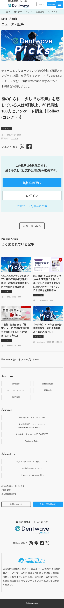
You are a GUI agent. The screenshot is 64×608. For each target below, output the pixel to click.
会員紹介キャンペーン (32, 468)
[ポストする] (22, 146)
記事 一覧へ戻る (32, 226)
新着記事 (16, 383)
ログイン (41, 4)
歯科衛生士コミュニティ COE (32, 417)
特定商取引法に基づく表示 (13, 486)
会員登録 (51, 4)
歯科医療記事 (48, 383)
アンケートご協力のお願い (32, 475)
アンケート (52, 11)
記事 (8, 11)
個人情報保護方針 (9, 493)
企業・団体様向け (48, 504)
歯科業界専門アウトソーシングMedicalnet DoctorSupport (31, 426)
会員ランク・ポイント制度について (32, 461)
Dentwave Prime (32, 441)
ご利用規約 (6, 489)
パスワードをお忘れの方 (32, 206)
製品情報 (16, 397)
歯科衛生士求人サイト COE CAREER (32, 434)
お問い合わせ (16, 504)
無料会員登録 (32, 182)
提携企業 (40, 11)
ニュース (6, 128)
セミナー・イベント (23, 11)
